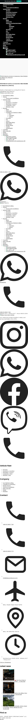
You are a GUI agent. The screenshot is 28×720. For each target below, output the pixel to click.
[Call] (14, 462)
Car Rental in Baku (8, 4)
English (13, 50)
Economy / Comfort (11, 12)
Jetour (11, 28)
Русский (13, 51)
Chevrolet (9, 22)
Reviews (5, 47)
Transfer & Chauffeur (9, 484)
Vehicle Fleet (6, 9)
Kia (7, 31)
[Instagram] (14, 348)
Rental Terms (7, 485)
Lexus (7, 33)
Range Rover (9, 37)
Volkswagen (9, 40)
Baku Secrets (7, 44)
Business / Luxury (11, 14)
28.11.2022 (2, 79)
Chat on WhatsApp (5, 662)
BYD (10, 25)
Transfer (5, 42)
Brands (5, 18)
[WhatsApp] (14, 377)
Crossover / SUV (10, 15)
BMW (7, 20)
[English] (5, 48)
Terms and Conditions (12, 7)
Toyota (8, 39)
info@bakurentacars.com (10, 578)
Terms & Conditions (8, 487)
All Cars (8, 11)
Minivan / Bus (9, 17)
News (4, 45)
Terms (5, 6)
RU (3, 719)
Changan (11, 26)
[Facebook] (14, 405)
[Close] (8, 203)
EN (1, 719)
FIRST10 (19, 1)
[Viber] (14, 433)
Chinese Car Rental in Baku (13, 23)
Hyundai (8, 29)
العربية (11, 53)
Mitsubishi (9, 36)
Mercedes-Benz (10, 34)
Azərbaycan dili (20, 55)
